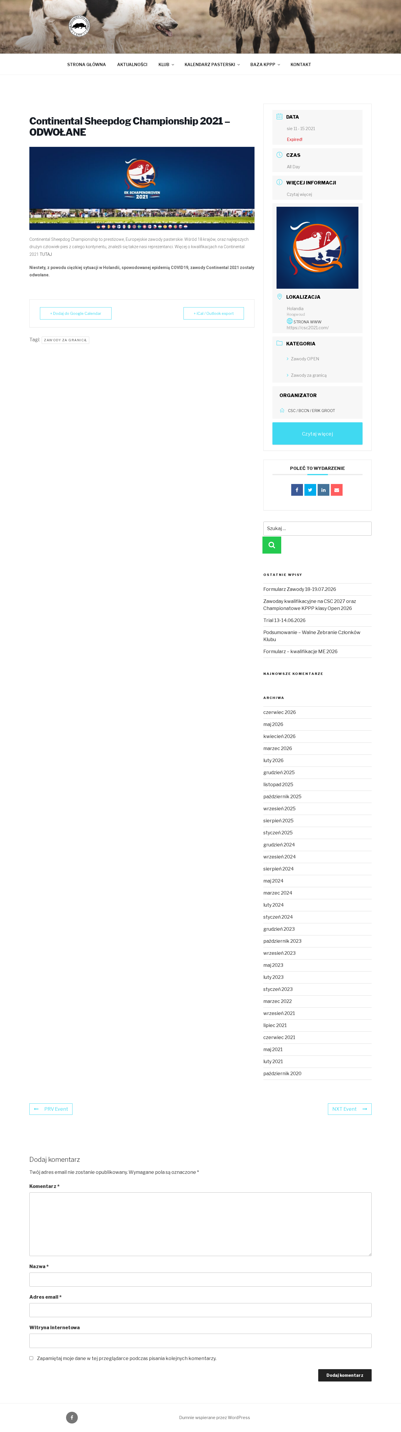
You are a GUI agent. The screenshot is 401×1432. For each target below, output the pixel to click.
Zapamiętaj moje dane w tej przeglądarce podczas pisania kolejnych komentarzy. (126, 1358)
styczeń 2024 (278, 917)
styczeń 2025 (278, 833)
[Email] (337, 490)
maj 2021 (273, 1049)
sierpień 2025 (278, 820)
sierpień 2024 (278, 869)
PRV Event (56, 1109)
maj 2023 (273, 965)
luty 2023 (273, 977)
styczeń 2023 (278, 989)
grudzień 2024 (279, 845)
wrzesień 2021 (279, 1013)
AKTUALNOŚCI (132, 64)
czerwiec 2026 (279, 712)
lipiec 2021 (275, 1025)
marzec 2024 (277, 893)
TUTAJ (46, 254)
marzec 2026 (277, 748)
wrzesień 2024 (279, 857)
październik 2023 (282, 941)
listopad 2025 (278, 784)
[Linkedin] (323, 490)
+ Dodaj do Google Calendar (75, 313)
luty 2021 (273, 1061)
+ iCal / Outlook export (214, 313)
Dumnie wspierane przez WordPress (214, 1417)
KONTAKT (301, 64)
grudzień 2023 (279, 929)
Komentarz (44, 1186)
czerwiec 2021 (279, 1037)
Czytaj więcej (299, 194)
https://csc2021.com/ (308, 327)
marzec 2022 (277, 1001)
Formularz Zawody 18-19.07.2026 (299, 589)
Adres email (45, 1297)
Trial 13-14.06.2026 (284, 620)
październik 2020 (282, 1073)
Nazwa (39, 1266)
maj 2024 (273, 881)
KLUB (164, 64)
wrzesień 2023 (279, 953)
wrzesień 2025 (279, 808)
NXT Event (344, 1109)
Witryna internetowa (54, 1327)
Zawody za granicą (65, 340)
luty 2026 (273, 760)
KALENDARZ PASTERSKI (210, 64)
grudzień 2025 (279, 772)
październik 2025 (282, 796)
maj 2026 (273, 724)
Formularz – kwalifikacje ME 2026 (300, 651)
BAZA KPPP (262, 64)
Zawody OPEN (305, 358)
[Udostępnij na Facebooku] (297, 490)
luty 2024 (273, 905)
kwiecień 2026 (279, 736)
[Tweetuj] (310, 490)
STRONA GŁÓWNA (86, 64)
